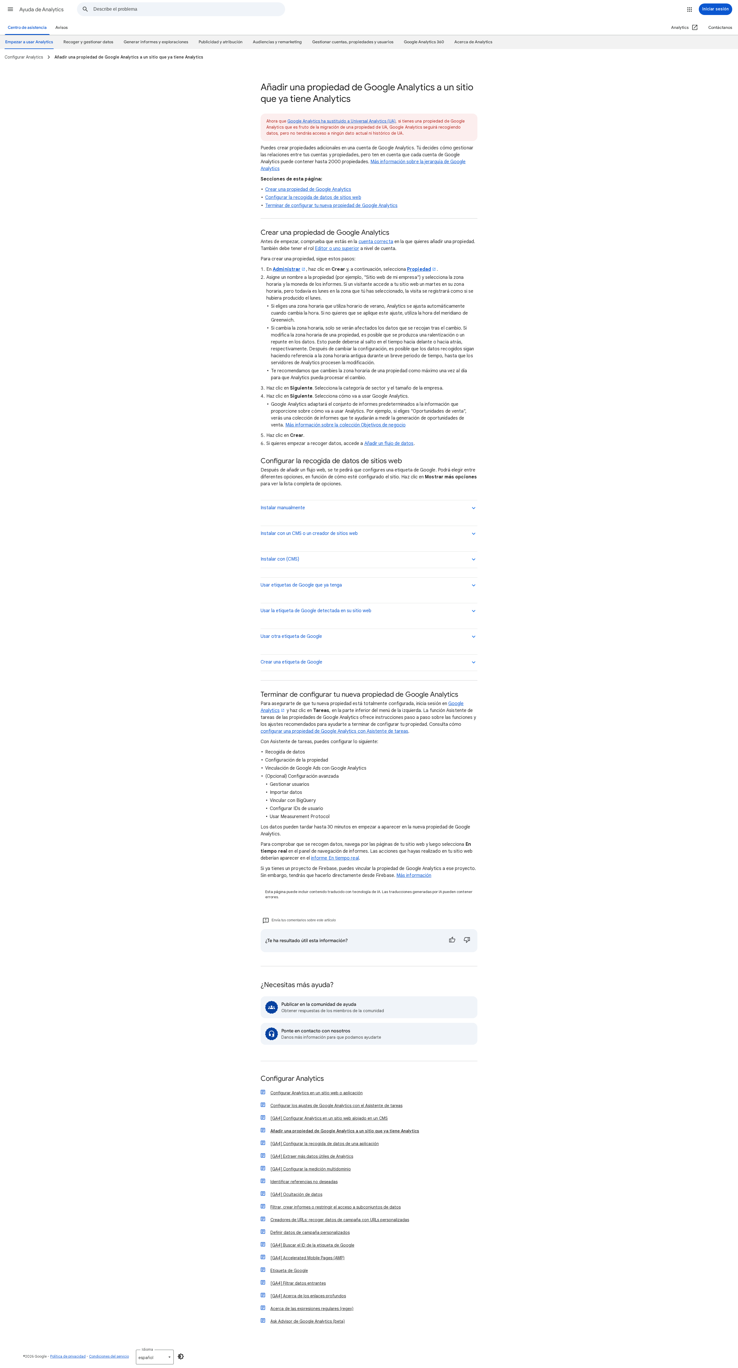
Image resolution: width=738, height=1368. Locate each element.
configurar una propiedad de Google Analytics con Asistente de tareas (334, 731)
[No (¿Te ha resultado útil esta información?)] (467, 941)
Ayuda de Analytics (41, 9)
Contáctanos (720, 27)
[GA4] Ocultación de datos (296, 1194)
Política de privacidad (68, 1356)
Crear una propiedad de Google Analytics (308, 189)
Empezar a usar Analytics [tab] (29, 42)
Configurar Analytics (292, 1079)
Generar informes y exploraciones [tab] (156, 42)
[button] (10, 9)
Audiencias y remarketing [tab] (277, 42)
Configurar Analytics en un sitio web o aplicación (316, 1092)
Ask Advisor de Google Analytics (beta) (307, 1321)
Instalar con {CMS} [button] (280, 559)
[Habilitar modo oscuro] (181, 1356)
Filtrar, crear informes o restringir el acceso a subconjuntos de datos (335, 1207)
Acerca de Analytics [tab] (473, 42)
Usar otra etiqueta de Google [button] (291, 636)
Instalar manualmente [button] (283, 508)
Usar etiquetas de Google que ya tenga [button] (301, 585)
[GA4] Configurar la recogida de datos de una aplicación (324, 1143)
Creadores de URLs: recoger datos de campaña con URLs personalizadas (339, 1219)
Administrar (286, 269)
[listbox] (155, 1357)
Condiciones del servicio (109, 1356)
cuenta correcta (376, 242)
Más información (413, 875)
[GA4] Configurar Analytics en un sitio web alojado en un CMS (329, 1118)
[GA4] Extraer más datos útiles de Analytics (311, 1156)
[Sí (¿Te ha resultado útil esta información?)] (452, 941)
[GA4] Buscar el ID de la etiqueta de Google (312, 1245)
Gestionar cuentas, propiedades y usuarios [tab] (353, 42)
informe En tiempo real (335, 858)
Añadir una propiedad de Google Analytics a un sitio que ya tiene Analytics (344, 1131)
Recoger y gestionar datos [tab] (88, 42)
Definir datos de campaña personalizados (310, 1232)
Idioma (147, 1349)
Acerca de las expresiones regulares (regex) (311, 1308)
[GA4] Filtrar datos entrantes (298, 1283)
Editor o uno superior (337, 248)
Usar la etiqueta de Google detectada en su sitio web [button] (316, 611)
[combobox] (189, 9)
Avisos (61, 27)
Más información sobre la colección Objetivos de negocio (345, 425)
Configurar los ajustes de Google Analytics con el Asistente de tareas (336, 1105)
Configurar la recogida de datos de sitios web (313, 197)
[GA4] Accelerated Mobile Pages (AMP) (307, 1257)
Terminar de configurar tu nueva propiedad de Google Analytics (331, 205)
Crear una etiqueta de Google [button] (291, 662)
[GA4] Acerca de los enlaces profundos (308, 1296)
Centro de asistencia (27, 27)
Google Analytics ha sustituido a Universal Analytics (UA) (341, 121)
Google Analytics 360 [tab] (424, 42)
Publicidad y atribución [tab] (220, 42)
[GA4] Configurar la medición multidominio (310, 1169)
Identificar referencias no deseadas (304, 1181)
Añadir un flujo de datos (389, 443)
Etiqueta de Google (289, 1270)
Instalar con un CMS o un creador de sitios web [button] (309, 533)
